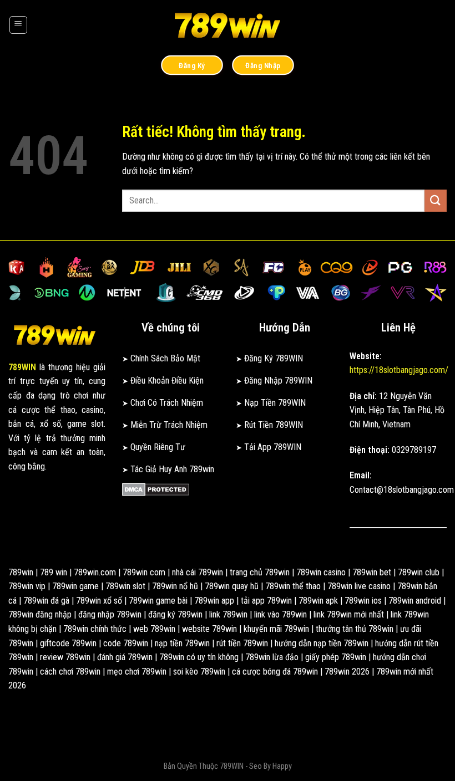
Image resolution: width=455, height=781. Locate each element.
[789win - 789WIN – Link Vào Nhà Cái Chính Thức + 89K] (227, 25)
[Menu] (18, 25)
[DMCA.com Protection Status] (155, 489)
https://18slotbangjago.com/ (399, 370)
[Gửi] (435, 200)
